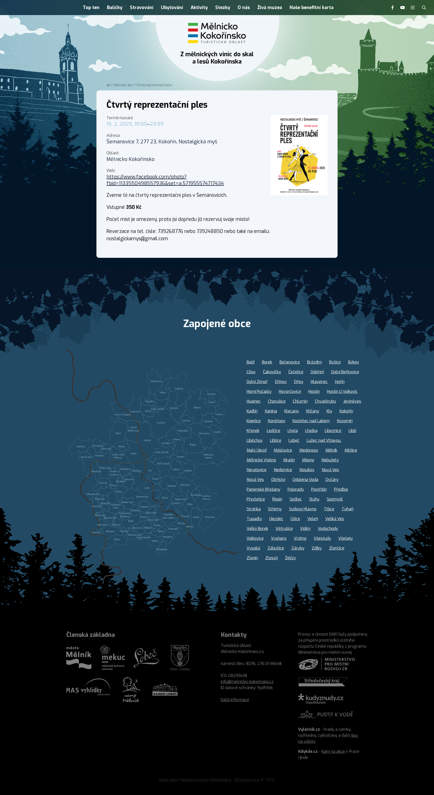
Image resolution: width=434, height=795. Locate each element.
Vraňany (279, 538)
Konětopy (276, 420)
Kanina (271, 411)
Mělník (331, 450)
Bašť (251, 362)
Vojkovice (255, 538)
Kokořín (346, 411)
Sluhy (314, 499)
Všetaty (345, 538)
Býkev (353, 362)
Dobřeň (317, 372)
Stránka (254, 509)
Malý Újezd (256, 450)
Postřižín (319, 489)
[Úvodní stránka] (217, 33)
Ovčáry (332, 479)
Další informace (235, 699)
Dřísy (298, 381)
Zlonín (252, 558)
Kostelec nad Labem (311, 420)
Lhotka (311, 430)
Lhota (293, 430)
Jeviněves (352, 401)
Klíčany (312, 411)
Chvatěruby (325, 401)
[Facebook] (393, 8)
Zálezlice (275, 548)
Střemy (275, 509)
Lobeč (294, 440)
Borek (267, 362)
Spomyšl (335, 499)
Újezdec (276, 518)
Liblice (275, 440)
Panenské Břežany (263, 489)
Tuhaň (347, 509)
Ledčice (273, 430)
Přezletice (256, 499)
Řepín (277, 499)
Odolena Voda (305, 479)
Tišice (329, 509)
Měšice (351, 450)
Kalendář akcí (123, 85)
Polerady (296, 489)
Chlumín (300, 401)
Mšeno (308, 460)
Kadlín (252, 411)
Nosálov (306, 469)
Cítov (251, 372)
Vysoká (253, 548)
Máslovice (283, 450)
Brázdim (314, 362)
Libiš (352, 430)
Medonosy (308, 450)
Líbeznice (333, 430)
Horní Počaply (259, 391)
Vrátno (300, 538)
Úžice (295, 518)
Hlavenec (319, 381)
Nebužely (330, 460)
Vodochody (328, 528)
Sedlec (296, 499)
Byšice (335, 362)
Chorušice (277, 401)
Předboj (341, 489)
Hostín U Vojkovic (342, 391)
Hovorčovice (290, 391)
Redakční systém (195, 779)
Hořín (340, 381)
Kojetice (254, 420)
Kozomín (345, 420)
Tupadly (254, 518)
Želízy (290, 558)
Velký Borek (257, 528)
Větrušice (284, 528)
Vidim (305, 528)
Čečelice (295, 372)
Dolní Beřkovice (345, 372)
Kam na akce (333, 751)
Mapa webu (168, 779)
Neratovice (256, 469)
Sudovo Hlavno (302, 509)
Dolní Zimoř (257, 381)
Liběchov (255, 440)
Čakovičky (272, 372)
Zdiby (317, 548)
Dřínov (281, 381)
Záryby (297, 548)
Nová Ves (330, 469)
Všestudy (322, 538)
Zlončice (336, 548)
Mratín (289, 460)
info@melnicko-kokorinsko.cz (247, 681)
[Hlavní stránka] (108, 85)
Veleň (312, 518)
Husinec (254, 401)
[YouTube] (403, 8)
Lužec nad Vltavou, (324, 440)
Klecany (291, 411)
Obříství (278, 479)
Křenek (253, 430)
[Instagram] (413, 8)
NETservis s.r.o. (247, 779)
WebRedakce (220, 779)
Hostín (314, 391)
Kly (329, 411)
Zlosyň (271, 558)
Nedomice (283, 469)
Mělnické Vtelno (261, 460)
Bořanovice (290, 362)
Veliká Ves (334, 518)
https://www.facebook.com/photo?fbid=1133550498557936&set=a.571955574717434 (165, 180)
